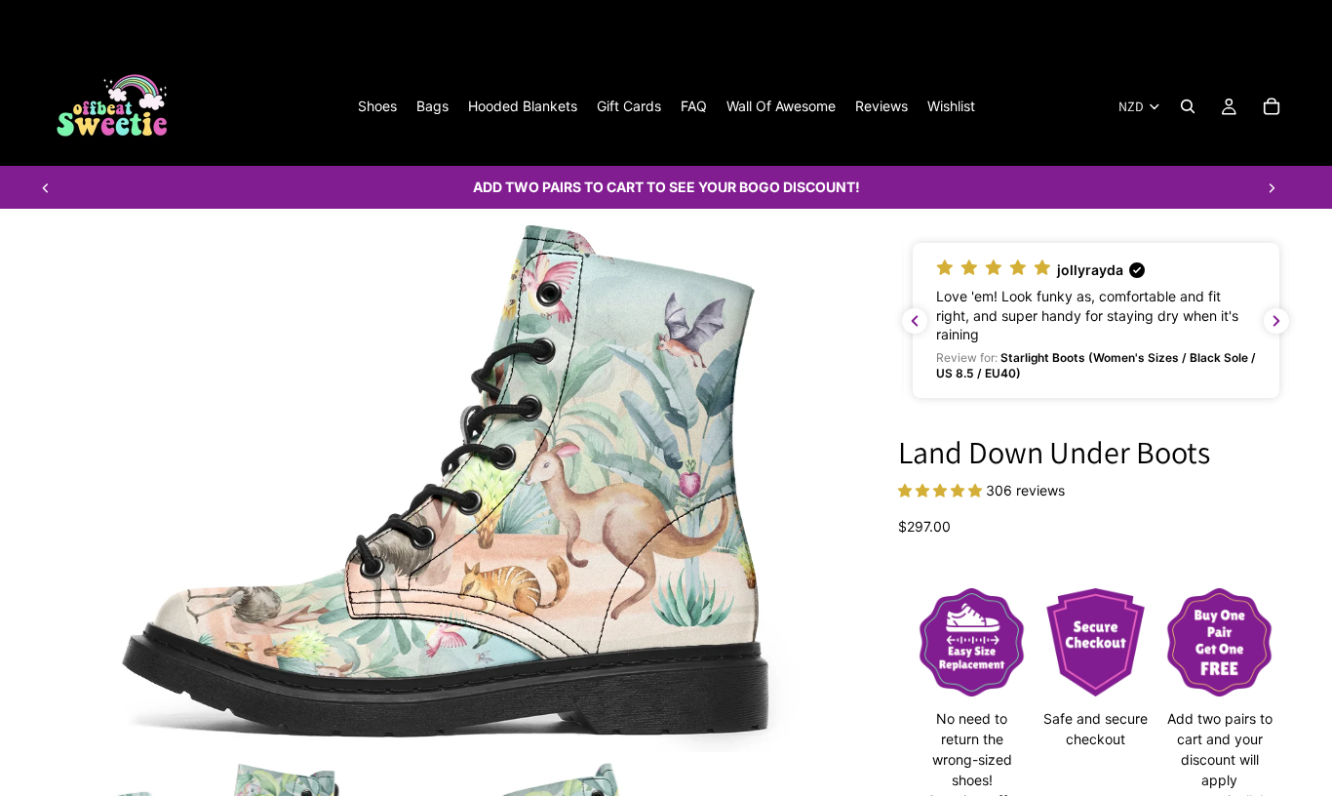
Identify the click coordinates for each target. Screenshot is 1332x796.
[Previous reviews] (914, 321)
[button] (1096, 320)
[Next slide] (1271, 187)
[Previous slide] (45, 187)
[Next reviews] (1276, 321)
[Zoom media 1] (445, 481)
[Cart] (1271, 106)
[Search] (1187, 106)
